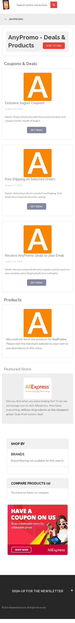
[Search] (53, 5)
